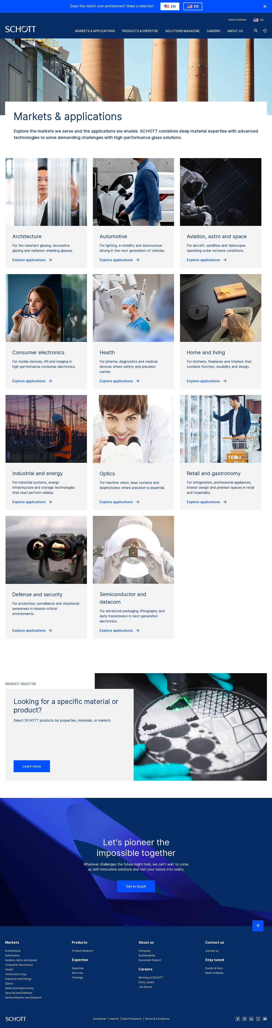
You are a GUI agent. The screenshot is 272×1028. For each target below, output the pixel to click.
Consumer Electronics (19, 964)
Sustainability (147, 955)
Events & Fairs (214, 968)
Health (9, 969)
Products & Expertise (140, 31)
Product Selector (82, 950)
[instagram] (244, 1019)
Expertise (78, 968)
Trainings (77, 977)
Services (77, 972)
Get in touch (136, 886)
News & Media (237, 19)
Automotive (12, 955)
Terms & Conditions (157, 1018)
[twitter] (258, 1019)
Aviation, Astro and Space (21, 960)
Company (145, 950)
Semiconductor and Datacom (23, 997)
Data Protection (132, 1018)
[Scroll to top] (258, 925)
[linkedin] (251, 1019)
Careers (213, 31)
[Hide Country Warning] (265, 6)
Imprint (114, 1018)
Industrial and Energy (18, 978)
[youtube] (265, 1019)
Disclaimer (99, 1018)
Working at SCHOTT (151, 977)
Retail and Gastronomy (19, 988)
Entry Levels (146, 982)
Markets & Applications (95, 31)
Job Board (145, 986)
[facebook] (238, 1019)
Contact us (212, 950)
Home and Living (15, 974)
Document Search (150, 960)
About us (235, 31)
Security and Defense (18, 992)
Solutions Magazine (182, 31)
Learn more (32, 766)
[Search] (255, 30)
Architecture (13, 950)
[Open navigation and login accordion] (264, 30)
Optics (9, 983)
